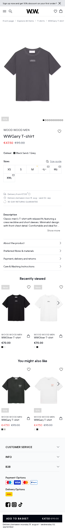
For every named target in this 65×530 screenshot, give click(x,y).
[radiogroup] (32, 173)
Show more (53, 230)
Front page (8, 21)
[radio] (9, 169)
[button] (32, 243)
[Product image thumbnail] (43, 120)
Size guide (56, 161)
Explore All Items (25, 21)
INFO (9, 456)
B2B (8, 466)
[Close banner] (59, 3)
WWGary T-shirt (56, 21)
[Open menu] (4, 11)
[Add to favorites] (59, 131)
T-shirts (41, 21)
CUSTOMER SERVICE (19, 447)
